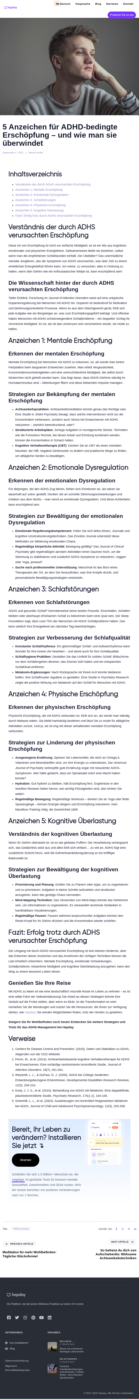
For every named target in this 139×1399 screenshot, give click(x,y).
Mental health (35, 152)
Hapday (30, 1012)
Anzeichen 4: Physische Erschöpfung (40, 205)
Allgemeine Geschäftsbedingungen (17, 1368)
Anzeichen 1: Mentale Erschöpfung (39, 189)
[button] (57, 3)
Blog (12, 1348)
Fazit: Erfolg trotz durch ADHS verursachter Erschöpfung (53, 215)
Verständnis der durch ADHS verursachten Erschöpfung (53, 184)
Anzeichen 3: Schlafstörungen (35, 200)
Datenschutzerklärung (17, 1360)
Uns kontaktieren (18, 1342)
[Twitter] (17, 1318)
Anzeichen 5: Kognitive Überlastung (39, 210)
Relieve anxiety (21, 1228)
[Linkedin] (49, 1318)
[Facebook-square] (9, 1318)
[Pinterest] (33, 1318)
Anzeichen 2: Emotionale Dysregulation (41, 194)
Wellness (65, 1341)
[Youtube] (41, 1318)
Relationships (68, 1359)
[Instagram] (25, 1318)
